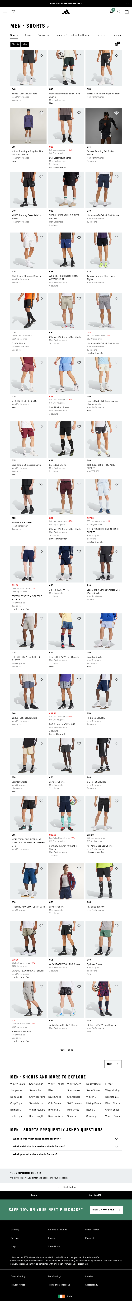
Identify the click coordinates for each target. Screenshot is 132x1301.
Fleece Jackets (109, 1084)
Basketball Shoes (111, 1097)
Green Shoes (112, 1110)
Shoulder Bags (72, 1116)
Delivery (15, 1230)
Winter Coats (17, 1084)
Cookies (89, 1276)
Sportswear (73, 1090)
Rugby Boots (93, 1084)
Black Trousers (53, 1090)
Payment (89, 1238)
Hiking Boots (93, 1103)
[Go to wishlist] (13, 12)
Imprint (52, 1238)
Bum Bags (16, 1097)
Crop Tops (16, 1103)
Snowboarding (37, 1097)
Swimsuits (35, 1090)
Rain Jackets (55, 1116)
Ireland (70, 1296)
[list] (66, 35)
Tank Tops (16, 1116)
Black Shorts (112, 1103)
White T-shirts (56, 1084)
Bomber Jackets (14, 1110)
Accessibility (91, 1285)
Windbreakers (37, 1110)
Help (13, 1246)
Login (34, 1195)
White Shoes (74, 1084)
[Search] (119, 12)
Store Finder (54, 1246)
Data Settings (54, 1276)
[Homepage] (66, 13)
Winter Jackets (90, 1097)
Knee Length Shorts (36, 1116)
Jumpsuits (16, 1090)
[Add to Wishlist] (41, 56)
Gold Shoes (54, 1103)
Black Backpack (92, 1110)
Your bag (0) (95, 1195)
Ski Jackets (73, 1097)
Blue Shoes (54, 1097)
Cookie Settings (19, 1276)
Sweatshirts (36, 1103)
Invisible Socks (53, 1110)
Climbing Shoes (91, 1116)
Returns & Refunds (57, 1230)
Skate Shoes (93, 1090)
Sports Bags (36, 1084)
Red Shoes (73, 1110)
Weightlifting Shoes (112, 1090)
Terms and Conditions (59, 1285)
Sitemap (15, 1238)
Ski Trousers (74, 1103)
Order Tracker (92, 1230)
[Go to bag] (127, 12)
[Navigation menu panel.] (5, 12)
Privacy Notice (18, 1285)
